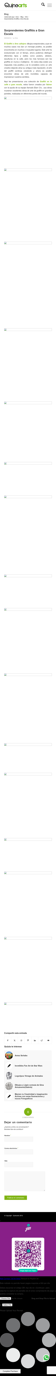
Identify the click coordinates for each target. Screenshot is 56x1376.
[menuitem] (42, 5)
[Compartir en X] (14, 1040)
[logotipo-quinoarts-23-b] (23, 5)
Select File (7, 1305)
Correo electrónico (11, 1148)
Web (5, 1161)
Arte (16, 38)
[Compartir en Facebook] (7, 1040)
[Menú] (48, 5)
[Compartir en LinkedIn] (35, 1040)
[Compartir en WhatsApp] (21, 1040)
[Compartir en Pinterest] (28, 1040)
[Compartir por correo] (48, 1040)
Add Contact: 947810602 (10, 1278)
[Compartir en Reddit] (41, 1040)
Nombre (7, 1135)
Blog (6, 14)
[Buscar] (42, 5)
